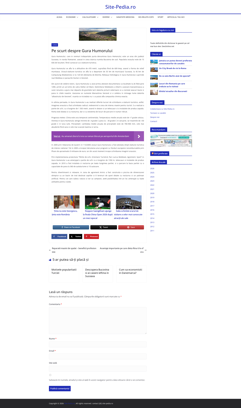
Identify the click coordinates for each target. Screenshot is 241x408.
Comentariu (55, 304)
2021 (152, 189)
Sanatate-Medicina (125, 17)
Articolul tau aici (176, 17)
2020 (152, 193)
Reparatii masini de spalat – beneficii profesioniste (74, 250)
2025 (152, 172)
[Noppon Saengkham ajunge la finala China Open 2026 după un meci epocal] (98, 202)
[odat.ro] (171, 141)
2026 (152, 168)
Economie (71, 17)
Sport (160, 17)
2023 (152, 181)
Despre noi (154, 117)
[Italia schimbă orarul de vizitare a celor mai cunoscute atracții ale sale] (129, 202)
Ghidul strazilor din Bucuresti (173, 91)
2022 (152, 185)
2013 (152, 222)
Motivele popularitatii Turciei (63, 271)
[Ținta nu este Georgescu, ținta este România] (66, 202)
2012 (152, 226)
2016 (152, 210)
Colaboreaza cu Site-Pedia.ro (162, 109)
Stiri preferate (161, 153)
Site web (53, 363)
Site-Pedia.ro (120, 6)
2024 (152, 177)
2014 (152, 218)
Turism (54, 45)
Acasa (59, 17)
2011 (152, 230)
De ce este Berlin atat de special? (174, 76)
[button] (77, 17)
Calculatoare (89, 17)
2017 (152, 206)
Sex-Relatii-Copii (146, 17)
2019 (152, 197)
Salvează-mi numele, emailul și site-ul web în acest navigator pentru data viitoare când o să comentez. (97, 380)
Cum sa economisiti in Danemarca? (130, 271)
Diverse (106, 17)
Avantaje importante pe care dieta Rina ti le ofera (121, 250)
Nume (52, 338)
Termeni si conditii (158, 113)
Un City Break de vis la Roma (172, 68)
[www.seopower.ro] (171, 135)
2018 (152, 201)
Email (52, 350)
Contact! (153, 121)
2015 (152, 214)
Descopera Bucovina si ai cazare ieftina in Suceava (97, 273)
